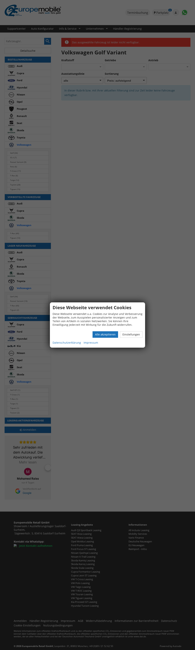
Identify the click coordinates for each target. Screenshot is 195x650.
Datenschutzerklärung (67, 342)
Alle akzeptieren (105, 334)
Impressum (91, 342)
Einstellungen (131, 334)
